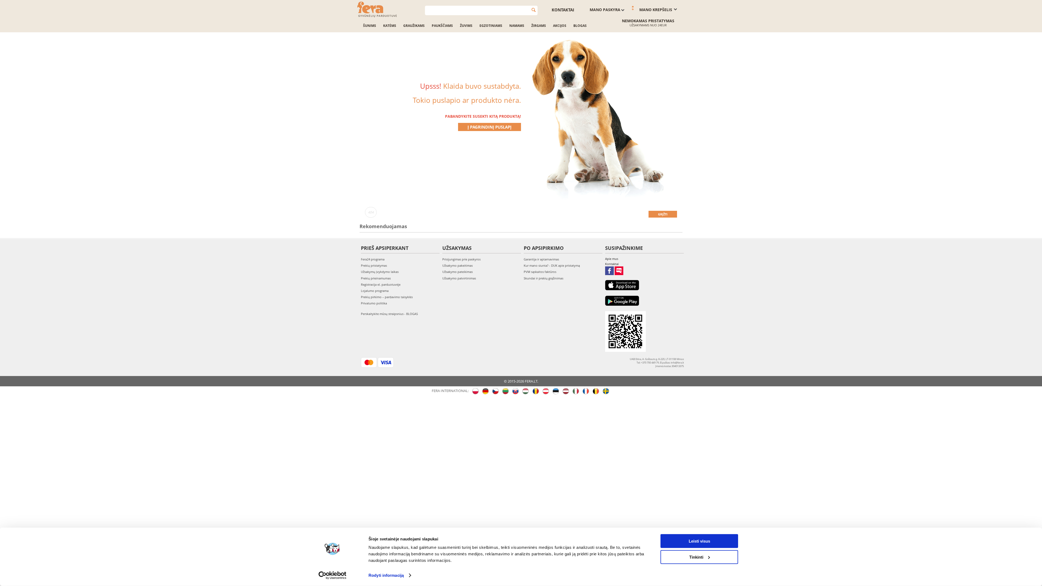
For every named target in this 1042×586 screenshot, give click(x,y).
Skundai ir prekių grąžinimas (543, 278)
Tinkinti (696, 557)
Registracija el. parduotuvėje (381, 284)
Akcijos (559, 25)
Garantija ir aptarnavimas (541, 259)
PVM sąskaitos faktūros (540, 272)
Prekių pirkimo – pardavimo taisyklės (387, 297)
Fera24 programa (373, 259)
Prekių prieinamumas (376, 278)
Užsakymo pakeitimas (457, 265)
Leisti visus (699, 541)
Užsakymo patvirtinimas (459, 278)
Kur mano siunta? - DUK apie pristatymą (552, 265)
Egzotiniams (490, 25)
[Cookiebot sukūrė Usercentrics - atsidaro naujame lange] (332, 575)
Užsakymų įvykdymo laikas (380, 272)
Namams (516, 25)
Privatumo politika (374, 303)
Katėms (389, 25)
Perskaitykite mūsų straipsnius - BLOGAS (389, 314)
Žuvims (466, 25)
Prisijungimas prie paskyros (461, 259)
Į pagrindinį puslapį (490, 127)
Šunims (369, 25)
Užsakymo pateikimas (457, 272)
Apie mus (611, 259)
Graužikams (414, 25)
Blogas (580, 25)
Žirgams (538, 25)
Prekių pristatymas (374, 265)
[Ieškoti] (533, 10)
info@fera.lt (677, 362)
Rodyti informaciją (386, 575)
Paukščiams (442, 25)
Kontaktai (563, 9)
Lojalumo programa (375, 291)
